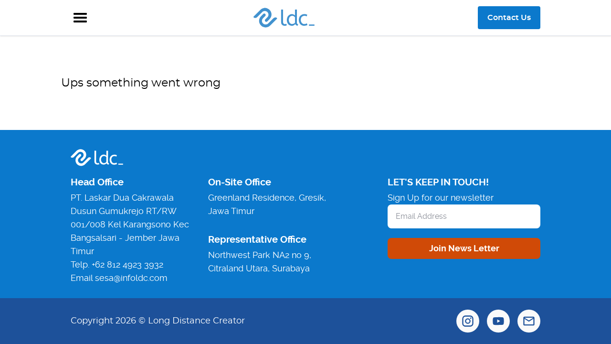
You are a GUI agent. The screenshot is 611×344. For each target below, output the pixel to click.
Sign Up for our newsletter (441, 198)
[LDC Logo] (284, 18)
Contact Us (509, 18)
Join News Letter (464, 248)
